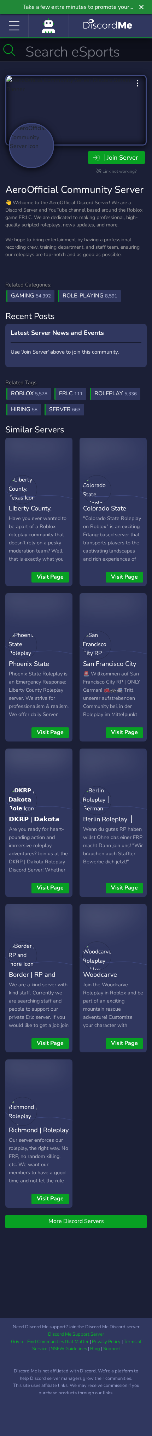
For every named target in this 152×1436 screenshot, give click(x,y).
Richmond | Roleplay (39, 1129)
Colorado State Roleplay (104, 513)
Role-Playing (90, 296)
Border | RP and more (32, 979)
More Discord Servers (76, 1221)
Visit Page (50, 577)
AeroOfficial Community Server (74, 189)
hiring (24, 409)
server (65, 409)
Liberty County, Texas (30, 513)
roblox (29, 393)
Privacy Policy (106, 1342)
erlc (71, 393)
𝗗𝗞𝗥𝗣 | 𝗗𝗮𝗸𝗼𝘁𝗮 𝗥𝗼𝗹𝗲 (34, 824)
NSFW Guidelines (69, 1349)
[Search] (9, 50)
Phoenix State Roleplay (29, 668)
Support (111, 1349)
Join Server (122, 157)
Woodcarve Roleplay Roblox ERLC (107, 985)
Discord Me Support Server (76, 1334)
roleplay (115, 393)
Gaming (31, 296)
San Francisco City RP (109, 668)
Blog (95, 1349)
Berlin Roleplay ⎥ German (107, 824)
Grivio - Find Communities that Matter (50, 1342)
